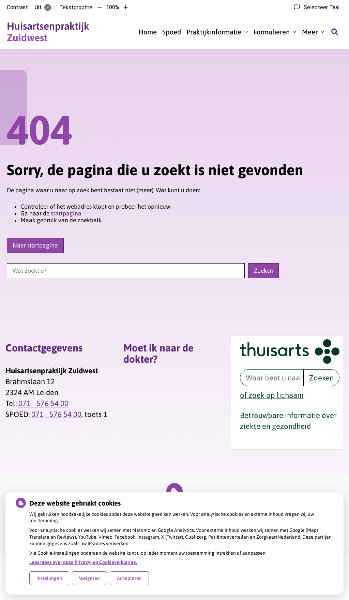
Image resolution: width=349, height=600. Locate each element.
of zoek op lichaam (272, 395)
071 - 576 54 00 (43, 403)
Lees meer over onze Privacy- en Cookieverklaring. (83, 562)
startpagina (66, 213)
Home (147, 32)
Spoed (171, 32)
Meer (310, 32)
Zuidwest (48, 31)
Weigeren (89, 578)
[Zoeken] (334, 31)
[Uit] (50, 7)
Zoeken (321, 377)
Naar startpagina (35, 245)
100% (112, 7)
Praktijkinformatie (213, 32)
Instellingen (49, 578)
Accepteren (129, 578)
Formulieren (272, 32)
